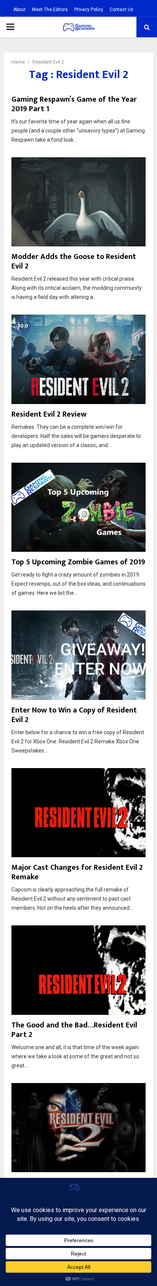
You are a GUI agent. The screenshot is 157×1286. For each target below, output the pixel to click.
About (19, 9)
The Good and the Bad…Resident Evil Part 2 (74, 1030)
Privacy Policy (88, 9)
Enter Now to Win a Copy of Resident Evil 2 (74, 715)
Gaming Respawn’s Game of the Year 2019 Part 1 (74, 104)
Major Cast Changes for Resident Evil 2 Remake (77, 872)
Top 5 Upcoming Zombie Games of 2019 (78, 562)
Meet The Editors (50, 9)
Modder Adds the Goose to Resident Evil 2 (73, 261)
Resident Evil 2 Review (49, 414)
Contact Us (121, 9)
